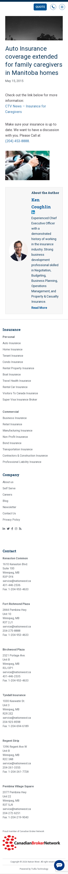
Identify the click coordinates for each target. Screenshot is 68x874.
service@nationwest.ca (17, 581)
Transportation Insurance (18, 449)
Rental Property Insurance (18, 368)
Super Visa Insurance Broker (20, 399)
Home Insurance (12, 349)
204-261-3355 (11, 767)
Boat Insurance (12, 374)
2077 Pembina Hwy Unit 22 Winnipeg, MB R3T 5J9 (15, 798)
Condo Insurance (13, 362)
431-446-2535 (11, 676)
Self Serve (9, 488)
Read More (39, 307)
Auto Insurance (12, 343)
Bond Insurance (12, 443)
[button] (40, 6)
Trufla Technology (39, 869)
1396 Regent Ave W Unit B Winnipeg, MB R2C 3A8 (15, 753)
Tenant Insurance (13, 355)
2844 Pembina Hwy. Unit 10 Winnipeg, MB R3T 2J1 (15, 616)
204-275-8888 (11, 630)
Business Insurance (15, 418)
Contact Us (9, 513)
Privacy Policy (11, 519)
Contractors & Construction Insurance (25, 455)
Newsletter (9, 507)
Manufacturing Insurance (17, 430)
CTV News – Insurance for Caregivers (25, 109)
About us (8, 482)
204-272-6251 (11, 813)
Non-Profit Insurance (15, 436)
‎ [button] (53, 7)
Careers (7, 494)
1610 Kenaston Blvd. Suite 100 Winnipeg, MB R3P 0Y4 (15, 570)
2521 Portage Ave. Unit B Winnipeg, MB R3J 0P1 (14, 662)
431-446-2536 (11, 585)
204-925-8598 (11, 722)
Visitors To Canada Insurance (20, 393)
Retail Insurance (12, 424)
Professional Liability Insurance (22, 462)
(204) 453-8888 (17, 141)
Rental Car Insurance (15, 387)
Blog (5, 501)
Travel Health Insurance (17, 380)
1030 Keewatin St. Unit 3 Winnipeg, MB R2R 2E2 (14, 707)
